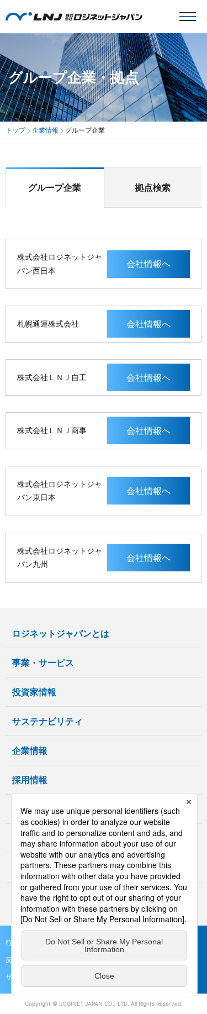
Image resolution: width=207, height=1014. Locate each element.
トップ (15, 130)
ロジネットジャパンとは (60, 633)
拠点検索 (153, 187)
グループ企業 (54, 187)
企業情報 (45, 130)
